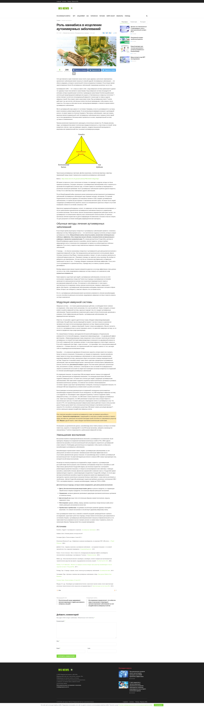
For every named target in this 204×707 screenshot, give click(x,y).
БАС (88, 16)
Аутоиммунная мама (105, 570)
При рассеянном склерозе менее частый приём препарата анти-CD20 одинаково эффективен (137, 674)
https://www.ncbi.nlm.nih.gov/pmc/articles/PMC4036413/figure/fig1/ (80, 179)
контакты (64, 1)
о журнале (59, 1)
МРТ (74, 16)
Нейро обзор (111, 16)
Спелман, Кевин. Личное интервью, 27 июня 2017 (69, 580)
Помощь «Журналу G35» (73, 1)
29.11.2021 (59, 33)
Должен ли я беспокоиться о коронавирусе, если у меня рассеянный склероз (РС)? (139, 29)
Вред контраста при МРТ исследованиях (138, 58)
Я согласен (158, 705)
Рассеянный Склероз (63, 16)
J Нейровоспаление (91, 555)
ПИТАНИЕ (102, 16)
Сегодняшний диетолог (85, 549)
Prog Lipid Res (70, 566)
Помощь (127, 16)
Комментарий (61, 621)
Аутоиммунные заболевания (89, 530)
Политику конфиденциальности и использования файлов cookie (135, 705)
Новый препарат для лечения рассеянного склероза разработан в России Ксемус (137, 48)
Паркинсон (94, 16)
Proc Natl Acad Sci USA (102, 561)
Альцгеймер (81, 16)
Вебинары (120, 16)
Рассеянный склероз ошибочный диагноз (137, 38)
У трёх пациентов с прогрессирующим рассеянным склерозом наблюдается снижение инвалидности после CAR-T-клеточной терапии (137, 686)
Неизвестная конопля (67, 20)
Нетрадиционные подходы (82, 33)
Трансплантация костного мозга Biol (101, 586)
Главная (58, 20)
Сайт (89, 648)
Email (59, 648)
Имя (58, 641)
